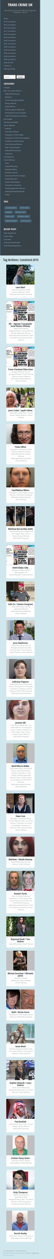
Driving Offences (10, 103)
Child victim (25, 208)
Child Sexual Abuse (12, 131)
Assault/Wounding (11, 166)
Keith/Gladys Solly (20, 567)
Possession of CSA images (14, 135)
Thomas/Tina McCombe (12, 242)
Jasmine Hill (20, 722)
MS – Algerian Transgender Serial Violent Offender (20, 325)
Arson (7, 163)
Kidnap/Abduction (11, 179)
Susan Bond (20, 1046)
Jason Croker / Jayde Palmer (20, 410)
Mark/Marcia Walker (20, 765)
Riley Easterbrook (10, 233)
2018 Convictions (10, 34)
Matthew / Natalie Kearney (20, 859)
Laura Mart (20, 287)
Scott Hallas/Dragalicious (12, 246)
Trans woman (25, 221)
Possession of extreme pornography (17, 138)
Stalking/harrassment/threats (14, 191)
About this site (8, 62)
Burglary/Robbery (11, 169)
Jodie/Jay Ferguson (20, 681)
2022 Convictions (10, 47)
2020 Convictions (10, 40)
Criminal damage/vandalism (14, 100)
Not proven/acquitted (11, 122)
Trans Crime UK (20, 4)
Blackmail (8, 97)
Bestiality (8, 128)
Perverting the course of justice (15, 113)
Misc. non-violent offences (12, 91)
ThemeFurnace (8, 1255)
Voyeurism (8, 154)
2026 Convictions (10, 59)
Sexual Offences (9, 125)
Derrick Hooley (20, 1233)
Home (6, 18)
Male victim (10, 216)
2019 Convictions (10, 37)
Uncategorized (9, 157)
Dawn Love (20, 816)
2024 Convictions (10, 53)
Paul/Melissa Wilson (20, 490)
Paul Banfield (20, 1121)
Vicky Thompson (20, 1192)
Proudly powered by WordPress (14, 1253)
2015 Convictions (10, 25)
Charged (7, 87)
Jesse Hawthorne (20, 642)
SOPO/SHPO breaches (13, 150)
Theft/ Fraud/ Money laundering (15, 116)
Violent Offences (9, 160)
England (8, 212)
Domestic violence (11, 172)
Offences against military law (14, 109)
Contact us (7, 66)
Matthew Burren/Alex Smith (20, 528)
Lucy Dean (7, 239)
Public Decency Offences (13, 144)
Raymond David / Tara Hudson (20, 940)
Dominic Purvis (20, 893)
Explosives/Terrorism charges (15, 176)
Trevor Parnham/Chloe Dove (20, 369)
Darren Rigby (8, 236)
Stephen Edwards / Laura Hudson (20, 1084)
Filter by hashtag (9, 69)
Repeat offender (11, 221)
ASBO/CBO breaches (12, 94)
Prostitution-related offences (14, 141)
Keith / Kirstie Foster (20, 1012)
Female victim (20, 212)
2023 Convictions (10, 50)
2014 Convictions (10, 22)
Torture (7, 194)
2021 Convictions (10, 44)
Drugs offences (10, 106)
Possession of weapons (13, 185)
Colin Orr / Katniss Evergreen (20, 604)
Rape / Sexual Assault (12, 147)
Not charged (8, 119)
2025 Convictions (10, 56)
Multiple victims (23, 216)
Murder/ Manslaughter (12, 182)
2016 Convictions (10, 28)
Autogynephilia (11, 208)
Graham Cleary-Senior (20, 1158)
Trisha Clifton (20, 446)
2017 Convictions (10, 31)
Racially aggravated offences (15, 188)
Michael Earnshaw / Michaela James (20, 974)
